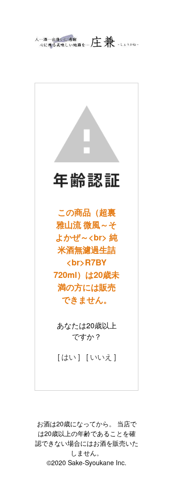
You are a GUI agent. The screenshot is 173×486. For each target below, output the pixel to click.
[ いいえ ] (101, 356)
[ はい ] (69, 356)
